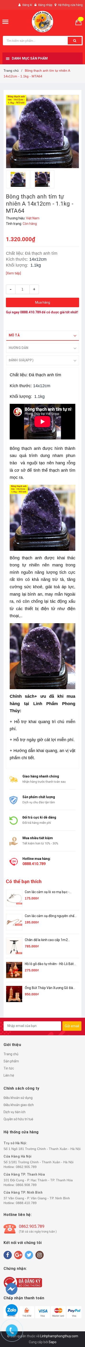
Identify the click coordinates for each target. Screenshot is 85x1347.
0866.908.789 (26, 1185)
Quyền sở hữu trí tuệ (18, 1119)
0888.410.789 (30, 312)
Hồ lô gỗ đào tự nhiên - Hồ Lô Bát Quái (49, 964)
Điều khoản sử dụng (18, 1098)
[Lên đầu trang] (72, 1318)
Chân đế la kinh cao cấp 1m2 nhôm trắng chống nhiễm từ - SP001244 (47, 940)
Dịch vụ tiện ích (15, 1112)
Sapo (52, 1342)
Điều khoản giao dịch (19, 1105)
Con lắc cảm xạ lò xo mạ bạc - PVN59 (47, 892)
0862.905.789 (26, 1167)
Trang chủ (11, 1054)
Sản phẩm (11, 1061)
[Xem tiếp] (13, 273)
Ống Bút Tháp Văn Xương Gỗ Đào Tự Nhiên (50, 988)
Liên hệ (9, 1075)
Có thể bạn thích (24, 881)
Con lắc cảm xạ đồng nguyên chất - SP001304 (50, 916)
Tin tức (9, 1068)
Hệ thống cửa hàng (70, 5)
